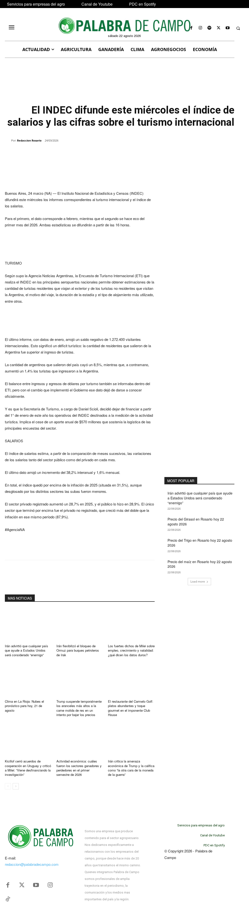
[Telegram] (83, 153)
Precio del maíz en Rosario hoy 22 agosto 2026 (200, 564)
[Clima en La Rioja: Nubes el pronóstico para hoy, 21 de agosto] (28, 680)
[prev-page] (8, 786)
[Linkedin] (72, 153)
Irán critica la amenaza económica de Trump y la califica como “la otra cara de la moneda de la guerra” (131, 768)
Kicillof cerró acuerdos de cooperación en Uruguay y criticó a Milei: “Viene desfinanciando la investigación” (28, 768)
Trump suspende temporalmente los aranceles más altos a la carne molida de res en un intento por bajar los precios (79, 708)
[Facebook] (191, 28)
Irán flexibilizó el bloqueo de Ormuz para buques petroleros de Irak (77, 650)
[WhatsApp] (61, 153)
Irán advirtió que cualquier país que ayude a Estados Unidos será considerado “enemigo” (26, 650)
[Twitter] (22, 885)
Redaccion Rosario (29, 140)
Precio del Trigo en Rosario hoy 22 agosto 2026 (200, 543)
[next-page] (16, 786)
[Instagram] (200, 28)
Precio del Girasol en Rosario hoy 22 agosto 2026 (196, 521)
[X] (218, 28)
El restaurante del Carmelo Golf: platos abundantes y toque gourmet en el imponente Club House (130, 708)
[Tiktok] (8, 899)
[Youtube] (227, 28)
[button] (238, 28)
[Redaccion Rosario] (8, 140)
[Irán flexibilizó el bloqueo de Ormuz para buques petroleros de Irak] (79, 624)
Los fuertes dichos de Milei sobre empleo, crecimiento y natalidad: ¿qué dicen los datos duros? (131, 650)
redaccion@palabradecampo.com (32, 864)
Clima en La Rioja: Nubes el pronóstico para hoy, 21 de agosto (24, 705)
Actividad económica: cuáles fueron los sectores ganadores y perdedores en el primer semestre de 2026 (79, 768)
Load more (197, 581)
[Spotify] (209, 28)
